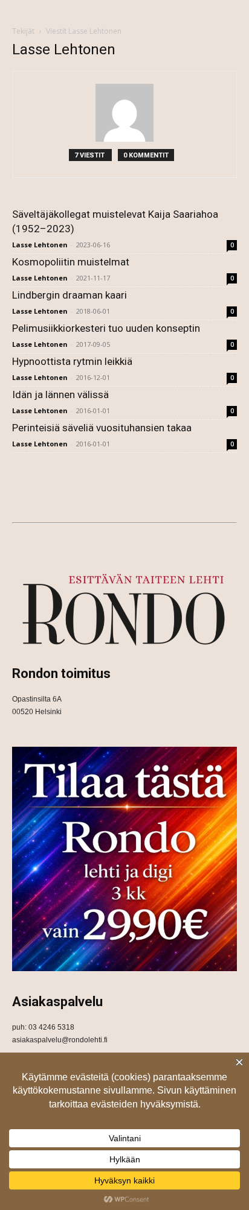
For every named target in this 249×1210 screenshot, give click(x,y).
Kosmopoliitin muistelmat (70, 262)
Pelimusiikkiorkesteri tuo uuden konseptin (106, 328)
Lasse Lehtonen (40, 244)
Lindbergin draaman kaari (69, 295)
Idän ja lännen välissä (60, 394)
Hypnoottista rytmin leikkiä (72, 361)
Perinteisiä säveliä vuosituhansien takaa (102, 428)
